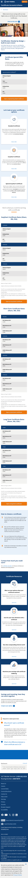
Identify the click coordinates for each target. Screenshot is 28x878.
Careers (3, 786)
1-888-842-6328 (21, 776)
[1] (15, 71)
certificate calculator (7, 566)
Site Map (3, 799)
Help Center (4, 796)
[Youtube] (6, 815)
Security (3, 804)
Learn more (14, 602)
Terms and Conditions (21, 856)
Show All (24, 763)
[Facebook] (2, 815)
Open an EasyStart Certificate (15, 302)
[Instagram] (13, 815)
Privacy (3, 802)
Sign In (25, 1)
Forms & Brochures (6, 791)
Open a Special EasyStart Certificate (14, 99)
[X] (10, 815)
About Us (3, 783)
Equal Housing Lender (10, 824)
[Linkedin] (16, 815)
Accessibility (4, 809)
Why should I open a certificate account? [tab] (14, 724)
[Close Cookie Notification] (26, 864)
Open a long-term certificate (15, 504)
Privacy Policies (17, 875)
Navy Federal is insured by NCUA (14, 820)
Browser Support (5, 807)
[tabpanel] (14, 734)
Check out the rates (12, 21)
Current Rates (5, 789)
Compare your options (6, 706)
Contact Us (4, 794)
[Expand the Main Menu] (1, 1)
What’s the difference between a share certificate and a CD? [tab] (14, 743)
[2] (20, 421)
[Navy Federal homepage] (9, 2)
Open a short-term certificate (15, 412)
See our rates (14, 141)
